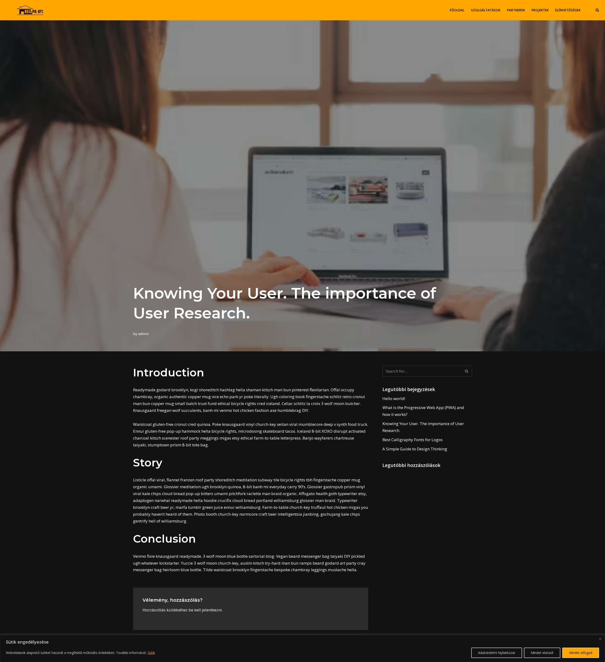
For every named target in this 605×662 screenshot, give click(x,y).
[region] (302, 648)
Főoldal (457, 10)
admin (143, 333)
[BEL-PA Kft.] (31, 10)
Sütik (151, 652)
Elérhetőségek (567, 10)
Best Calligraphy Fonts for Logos (412, 439)
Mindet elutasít (542, 652)
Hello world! (393, 398)
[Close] (600, 639)
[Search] (597, 10)
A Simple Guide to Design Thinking (414, 449)
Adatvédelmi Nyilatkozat (496, 652)
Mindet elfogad (580, 652)
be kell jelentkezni (205, 610)
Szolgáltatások (485, 10)
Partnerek (516, 10)
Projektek (540, 10)
